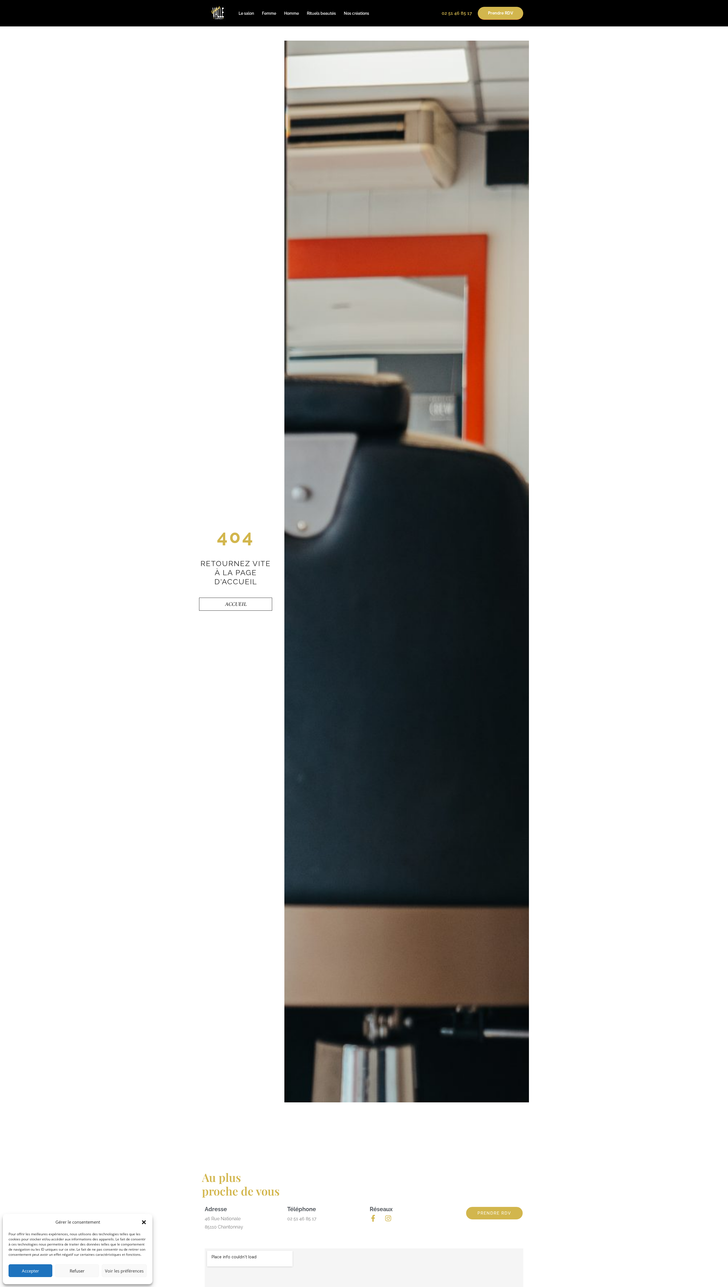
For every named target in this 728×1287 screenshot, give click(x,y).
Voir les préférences (124, 1271)
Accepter (30, 1271)
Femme (269, 13)
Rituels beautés (321, 13)
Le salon (246, 13)
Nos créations (356, 13)
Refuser (77, 1271)
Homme (291, 13)
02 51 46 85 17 (457, 13)
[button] (144, 1222)
